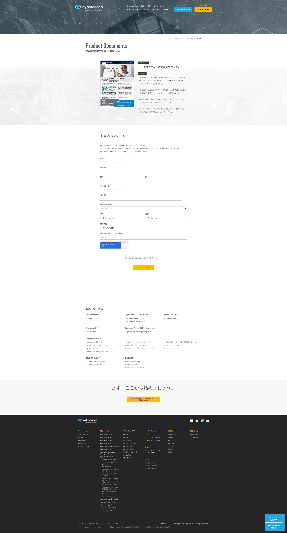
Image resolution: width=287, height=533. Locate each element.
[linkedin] (202, 420)
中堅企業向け (127, 458)
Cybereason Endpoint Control (135, 321)
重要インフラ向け (128, 446)
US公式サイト (165, 524)
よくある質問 (194, 437)
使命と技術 (171, 443)
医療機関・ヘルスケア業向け (131, 452)
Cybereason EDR (92, 318)
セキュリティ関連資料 (273, 518)
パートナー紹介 (150, 463)
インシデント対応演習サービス (175, 345)
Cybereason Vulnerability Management (138, 332)
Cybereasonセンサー (106, 505)
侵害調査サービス (92, 348)
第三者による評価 (83, 446)
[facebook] (191, 420)
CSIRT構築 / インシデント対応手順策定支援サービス (181, 342)
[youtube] (207, 420)
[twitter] (197, 420)
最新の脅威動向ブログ (273, 526)
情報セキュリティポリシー (97, 524)
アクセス (170, 446)
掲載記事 (170, 452)
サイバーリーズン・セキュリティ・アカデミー (154, 451)
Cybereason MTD (92, 332)
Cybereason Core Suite (94, 364)
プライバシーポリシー (114, 524)
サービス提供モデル (132, 364)
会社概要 (170, 437)
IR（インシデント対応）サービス (97, 345)
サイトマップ (82, 524)
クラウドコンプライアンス (108, 508)
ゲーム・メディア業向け (130, 443)
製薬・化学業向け (128, 449)
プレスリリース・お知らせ (153, 440)
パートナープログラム (152, 466)
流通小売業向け (127, 440)
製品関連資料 (82, 443)
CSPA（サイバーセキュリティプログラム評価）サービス (143, 348)
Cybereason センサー (133, 361)
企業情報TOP (172, 435)
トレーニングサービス (172, 348)
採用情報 (170, 449)
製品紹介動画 (82, 440)
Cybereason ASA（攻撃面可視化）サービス (100, 351)
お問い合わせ (204, 9)
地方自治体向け (127, 455)
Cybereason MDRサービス (95, 342)
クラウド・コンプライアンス (135, 368)
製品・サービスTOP (106, 435)
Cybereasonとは (83, 435)
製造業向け (126, 435)
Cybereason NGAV (132, 318)
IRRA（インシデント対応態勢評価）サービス (140, 345)
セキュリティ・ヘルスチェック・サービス (139, 342)
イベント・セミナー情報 (152, 437)
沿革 (169, 440)
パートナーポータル (151, 469)
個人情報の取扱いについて (138, 258)
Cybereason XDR (171, 318)
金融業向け (126, 437)
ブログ (147, 435)
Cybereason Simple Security (96, 361)
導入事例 (80, 437)
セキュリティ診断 (183, 9)
